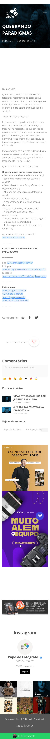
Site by (20, 725)
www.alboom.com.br (12, 293)
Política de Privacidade (34, 719)
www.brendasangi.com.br (19, 262)
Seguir (25, 671)
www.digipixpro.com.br (13, 297)
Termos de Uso (12, 719)
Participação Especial (36, 429)
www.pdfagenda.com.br (14, 290)
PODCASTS (7, 40)
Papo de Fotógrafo (13, 429)
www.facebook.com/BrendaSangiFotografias (24, 276)
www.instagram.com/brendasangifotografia (23, 269)
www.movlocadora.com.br (15, 300)
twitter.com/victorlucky (13, 237)
